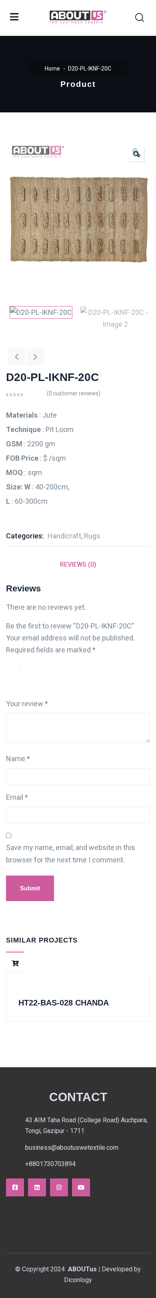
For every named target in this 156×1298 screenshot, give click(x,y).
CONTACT (78, 1097)
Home (52, 68)
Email (17, 797)
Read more (15, 963)
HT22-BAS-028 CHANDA (63, 1002)
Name (18, 758)
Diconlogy (78, 1280)
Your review (27, 703)
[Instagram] (59, 1187)
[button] (136, 153)
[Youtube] (81, 1187)
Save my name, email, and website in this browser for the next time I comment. (70, 853)
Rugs (92, 536)
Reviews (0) (78, 564)
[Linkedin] (37, 1187)
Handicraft (64, 536)
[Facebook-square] (15, 1187)
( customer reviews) (73, 393)
